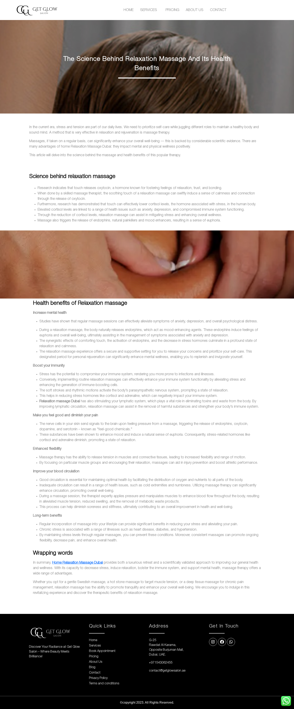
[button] (149, 10)
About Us (194, 10)
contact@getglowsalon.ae (167, 670)
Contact (218, 10)
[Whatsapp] (231, 642)
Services (148, 10)
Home (129, 10)
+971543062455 (160, 662)
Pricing (172, 10)
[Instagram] (213, 642)
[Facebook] (222, 642)
